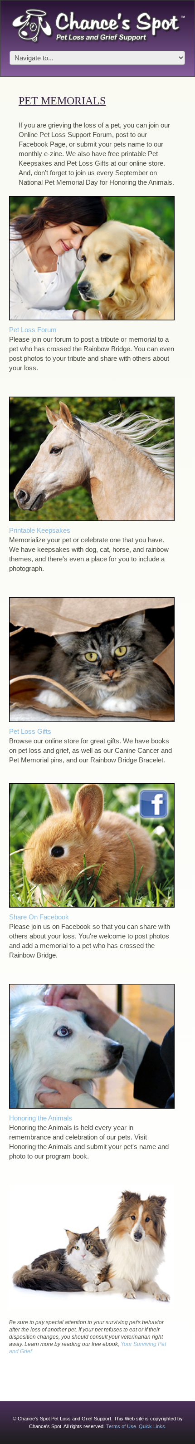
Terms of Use (121, 1426)
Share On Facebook (39, 917)
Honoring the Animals (40, 1118)
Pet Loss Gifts (30, 731)
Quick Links (152, 1426)
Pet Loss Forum (33, 330)
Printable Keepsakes (39, 530)
